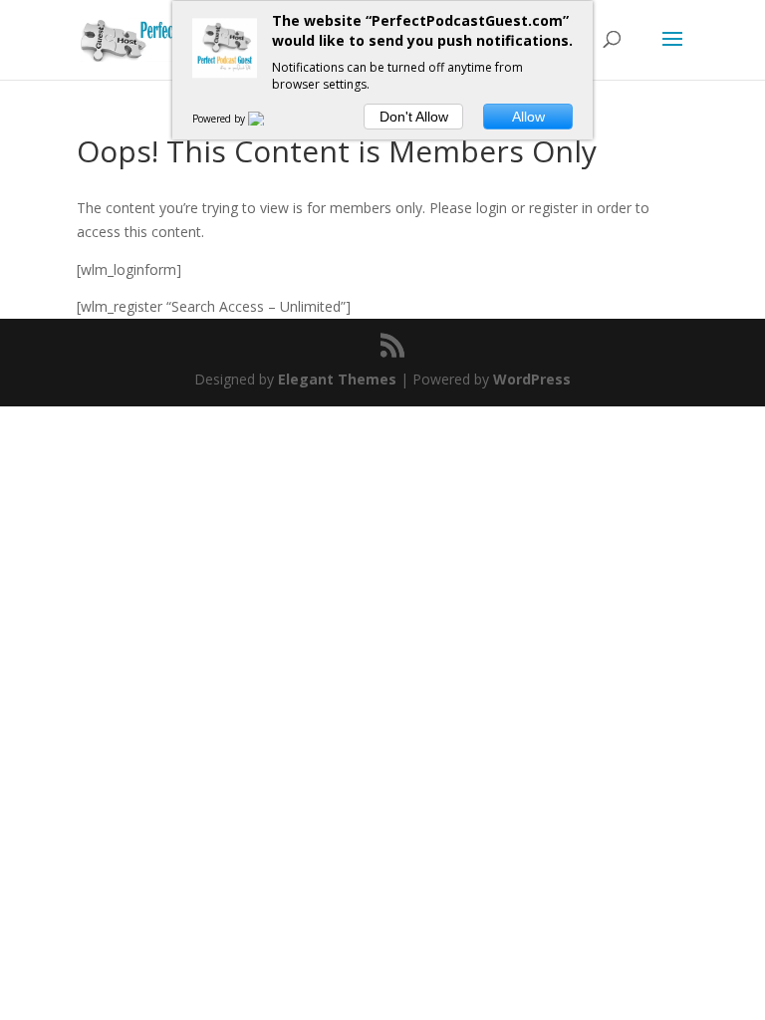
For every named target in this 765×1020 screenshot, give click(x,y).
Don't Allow (414, 117)
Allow (528, 117)
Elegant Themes (337, 379)
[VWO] (268, 119)
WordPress (532, 379)
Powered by (220, 119)
